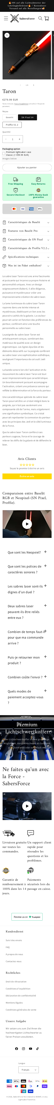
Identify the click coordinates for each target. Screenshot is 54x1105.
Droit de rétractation (16, 981)
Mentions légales (14, 1002)
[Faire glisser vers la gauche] (20, 85)
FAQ (8, 947)
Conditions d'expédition (18, 988)
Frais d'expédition (21, 104)
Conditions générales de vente (21, 1009)
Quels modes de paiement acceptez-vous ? (26, 697)
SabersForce (18, 1097)
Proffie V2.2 (12, 124)
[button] (6, 18)
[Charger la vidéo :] (27, 524)
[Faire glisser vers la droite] (34, 85)
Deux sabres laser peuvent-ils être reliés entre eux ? (24, 612)
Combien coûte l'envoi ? (25, 677)
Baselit (11, 118)
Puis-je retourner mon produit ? (24, 660)
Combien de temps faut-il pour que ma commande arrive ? (26, 637)
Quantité (6, 131)
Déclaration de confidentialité (21, 995)
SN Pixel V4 (27, 117)
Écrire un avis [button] (27, 476)
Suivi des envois (14, 940)
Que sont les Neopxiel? (24, 552)
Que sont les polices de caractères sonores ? (24, 569)
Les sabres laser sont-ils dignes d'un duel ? (25, 589)
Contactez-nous (13, 961)
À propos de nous (14, 954)
